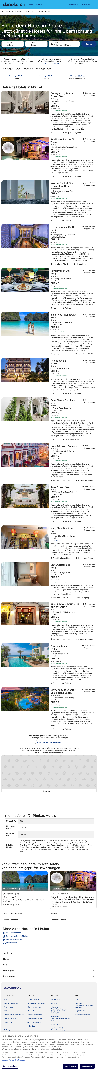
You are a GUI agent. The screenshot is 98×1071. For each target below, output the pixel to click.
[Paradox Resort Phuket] (49, 664)
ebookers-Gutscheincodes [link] (36, 1022)
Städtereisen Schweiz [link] (34, 1014)
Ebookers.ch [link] (5, 11)
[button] (49, 959)
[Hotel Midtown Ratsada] (49, 463)
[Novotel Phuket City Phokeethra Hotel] (49, 201)
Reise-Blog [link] (31, 1026)
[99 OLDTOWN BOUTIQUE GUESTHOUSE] (49, 622)
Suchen (88, 44)
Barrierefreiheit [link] (56, 1024)
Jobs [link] (5, 999)
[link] (49, 933)
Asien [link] (20, 11)
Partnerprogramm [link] (9, 1007)
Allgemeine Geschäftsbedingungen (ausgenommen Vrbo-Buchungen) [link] (59, 1010)
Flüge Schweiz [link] (32, 1011)
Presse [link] (6, 1011)
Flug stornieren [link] (80, 1011)
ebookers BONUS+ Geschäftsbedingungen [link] (59, 1029)
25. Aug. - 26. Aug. (47, 76)
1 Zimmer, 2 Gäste (62, 45)
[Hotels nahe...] (72, 913)
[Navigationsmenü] (94, 4)
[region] (49, 1051)
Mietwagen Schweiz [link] (34, 1007)
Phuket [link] (34, 11)
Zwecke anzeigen (10, 1066)
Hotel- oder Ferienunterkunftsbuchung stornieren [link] (84, 1005)
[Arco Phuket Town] (49, 504)
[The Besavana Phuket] (49, 377)
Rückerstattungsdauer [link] (82, 1014)
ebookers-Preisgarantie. (50, 63)
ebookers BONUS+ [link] (10, 1022)
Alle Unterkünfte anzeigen (49, 742)
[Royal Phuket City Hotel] (49, 289)
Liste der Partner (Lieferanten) (13, 1060)
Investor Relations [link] (10, 1018)
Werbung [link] (7, 1030)
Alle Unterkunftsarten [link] (34, 1018)
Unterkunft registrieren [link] (11, 1003)
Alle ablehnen (70, 1066)
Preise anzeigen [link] (56, 540)
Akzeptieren (87, 1066)
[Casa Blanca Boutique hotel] (49, 419)
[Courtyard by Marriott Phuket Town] (49, 113)
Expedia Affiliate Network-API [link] (14, 1014)
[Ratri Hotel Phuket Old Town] (49, 158)
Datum (10, 45)
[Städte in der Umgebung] (25, 913)
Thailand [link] (27, 11)
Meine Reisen (74, 4)
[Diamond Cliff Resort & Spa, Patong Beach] (49, 709)
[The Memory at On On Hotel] (49, 245)
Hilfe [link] (76, 999)
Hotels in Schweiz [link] (33, 999)
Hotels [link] (14, 11)
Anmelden (86, 4)
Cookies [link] (54, 1003)
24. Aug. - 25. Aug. (16, 76)
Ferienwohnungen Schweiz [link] (36, 1003)
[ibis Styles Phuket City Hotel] (49, 334)
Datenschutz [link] (55, 999)
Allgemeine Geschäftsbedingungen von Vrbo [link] (60, 1018)
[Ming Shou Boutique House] (49, 543)
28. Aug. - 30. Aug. (77, 76)
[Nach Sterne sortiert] (72, 920)
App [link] (5, 1026)
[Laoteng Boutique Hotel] (49, 581)
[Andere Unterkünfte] (25, 920)
